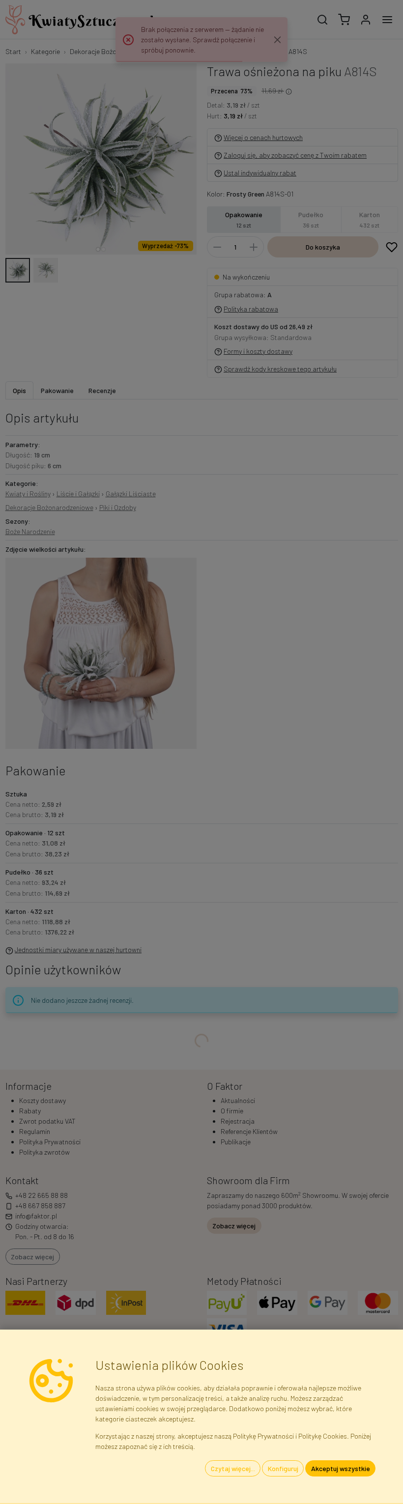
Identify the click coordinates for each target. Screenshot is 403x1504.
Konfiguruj (283, 1468)
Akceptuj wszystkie (340, 1468)
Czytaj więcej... (233, 1468)
